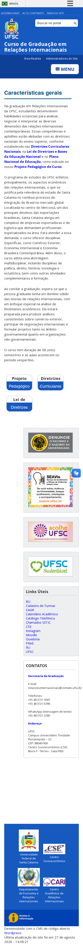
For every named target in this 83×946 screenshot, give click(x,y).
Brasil (14, 3)
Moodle (31, 635)
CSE (28, 627)
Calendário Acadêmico (42, 614)
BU (28, 601)
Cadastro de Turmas (40, 606)
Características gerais (33, 92)
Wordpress (12, 933)
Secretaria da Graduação (46, 676)
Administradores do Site (62, 58)
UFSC (30, 652)
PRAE (30, 643)
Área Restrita (33, 58)
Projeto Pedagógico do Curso (38, 166)
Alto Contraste (33, 13)
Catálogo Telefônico (40, 618)
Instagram (33, 631)
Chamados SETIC (38, 622)
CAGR (30, 610)
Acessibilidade (10, 13)
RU (28, 647)
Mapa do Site (55, 13)
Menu (67, 69)
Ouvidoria (33, 639)
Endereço (35, 723)
